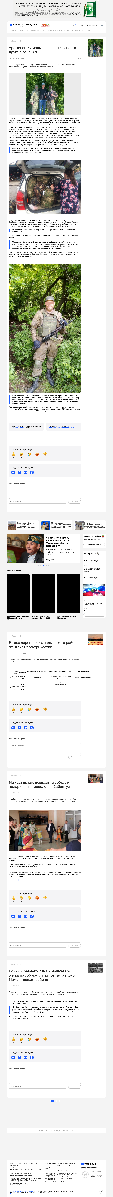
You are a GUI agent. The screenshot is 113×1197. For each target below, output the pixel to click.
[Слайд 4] (46, 565)
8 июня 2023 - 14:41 (14, 58)
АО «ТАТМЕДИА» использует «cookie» (21, 1191)
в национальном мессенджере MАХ (61, 427)
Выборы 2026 (87, 30)
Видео (66, 30)
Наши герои (23, 30)
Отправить (74, 501)
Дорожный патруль (38, 30)
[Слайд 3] (43, 565)
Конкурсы (76, 30)
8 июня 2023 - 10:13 (14, 792)
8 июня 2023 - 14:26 (14, 653)
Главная (13, 30)
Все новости (94, 615)
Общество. (15, 41)
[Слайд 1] (38, 565)
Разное (73, 1131)
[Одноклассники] (19, 472)
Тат (81, 25)
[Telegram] (25, 472)
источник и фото (15, 880)
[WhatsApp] (32, 472)
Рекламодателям (55, 30)
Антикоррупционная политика (19, 1190)
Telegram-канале (19, 427)
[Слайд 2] (40, 565)
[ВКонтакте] (13, 472)
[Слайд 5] (48, 565)
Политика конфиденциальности (19, 1193)
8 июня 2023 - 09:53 (14, 985)
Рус (73, 25)
